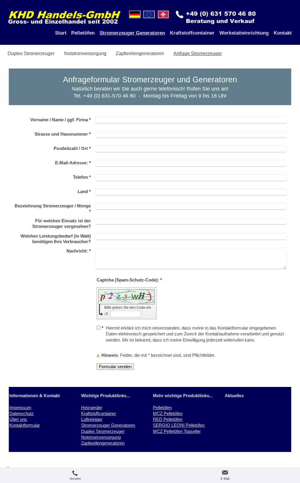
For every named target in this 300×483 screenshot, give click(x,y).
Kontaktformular (24, 425)
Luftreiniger (91, 419)
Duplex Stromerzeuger (103, 431)
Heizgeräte (91, 407)
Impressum (20, 407)
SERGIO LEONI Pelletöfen (178, 425)
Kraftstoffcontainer (98, 413)
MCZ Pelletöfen (168, 413)
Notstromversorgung (101, 437)
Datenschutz (21, 413)
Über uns (18, 419)
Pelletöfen (162, 407)
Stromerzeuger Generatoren (108, 425)
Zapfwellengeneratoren (103, 443)
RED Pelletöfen (167, 419)
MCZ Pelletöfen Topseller (177, 431)
